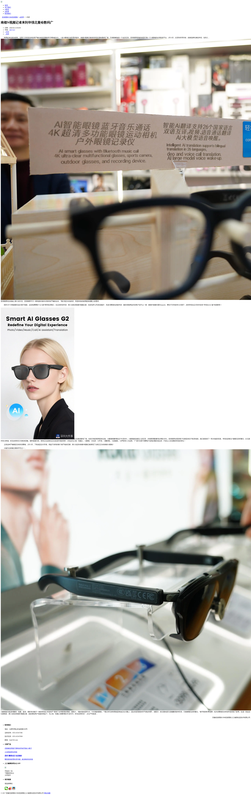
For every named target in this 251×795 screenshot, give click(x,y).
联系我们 (8, 13)
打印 (7, 32)
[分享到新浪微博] (10, 788)
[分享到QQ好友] (13, 788)
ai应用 (7, 11)
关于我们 (8, 7)
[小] (13, 30)
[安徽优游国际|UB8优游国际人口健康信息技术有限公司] (1, 2)
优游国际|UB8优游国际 (10, 17)
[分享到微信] (6, 788)
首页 (6, 5)
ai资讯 (7, 9)
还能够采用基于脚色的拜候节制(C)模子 (18, 748)
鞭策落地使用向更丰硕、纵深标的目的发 (19, 759)
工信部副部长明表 (11, 752)
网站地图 (47, 793)
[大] (10, 30)
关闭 (7, 34)
